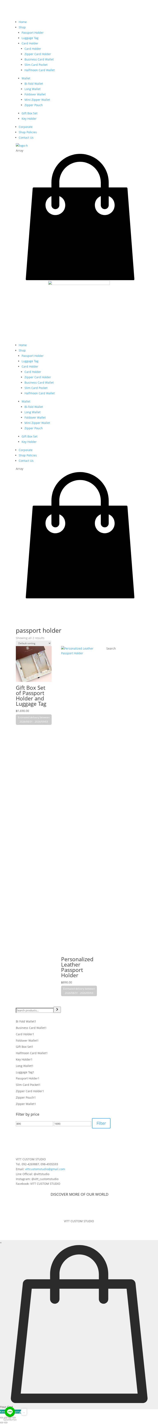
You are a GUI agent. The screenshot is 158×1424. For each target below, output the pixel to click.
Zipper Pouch (33, 105)
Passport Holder (33, 33)
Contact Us (26, 137)
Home (23, 22)
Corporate (26, 127)
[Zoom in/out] (1, 1417)
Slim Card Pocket (36, 65)
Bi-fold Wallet (33, 84)
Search (111, 648)
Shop (22, 27)
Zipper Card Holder (37, 54)
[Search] (57, 1010)
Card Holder (30, 43)
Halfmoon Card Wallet (39, 70)
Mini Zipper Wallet (37, 100)
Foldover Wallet (35, 94)
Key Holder (29, 119)
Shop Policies (28, 132)
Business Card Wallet (39, 59)
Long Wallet (32, 89)
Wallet (26, 78)
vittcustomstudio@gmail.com (45, 1169)
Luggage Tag (30, 38)
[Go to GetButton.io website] (9, 1419)
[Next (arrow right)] (5, 1422)
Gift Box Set (29, 113)
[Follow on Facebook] (75, 1207)
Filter (101, 1123)
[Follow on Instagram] (83, 1207)
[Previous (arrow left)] (1, 1422)
